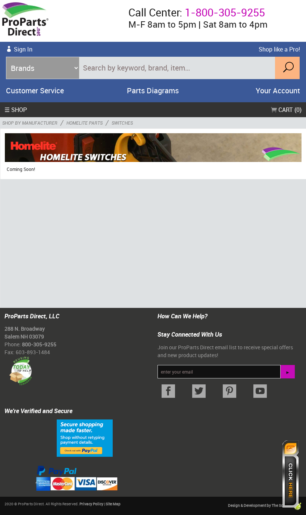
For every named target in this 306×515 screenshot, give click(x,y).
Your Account (278, 90)
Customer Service (35, 90)
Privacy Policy (91, 503)
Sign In (23, 49)
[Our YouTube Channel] (260, 391)
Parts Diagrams (153, 90)
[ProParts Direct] (61, 21)
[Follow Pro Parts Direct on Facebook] (168, 391)
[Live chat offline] (290, 474)
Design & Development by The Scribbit (260, 505)
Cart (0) (289, 110)
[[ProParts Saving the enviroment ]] (20, 368)
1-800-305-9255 (225, 12)
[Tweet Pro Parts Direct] (199, 391)
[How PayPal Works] (85, 437)
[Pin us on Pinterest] (229, 391)
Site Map (113, 503)
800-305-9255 (39, 344)
